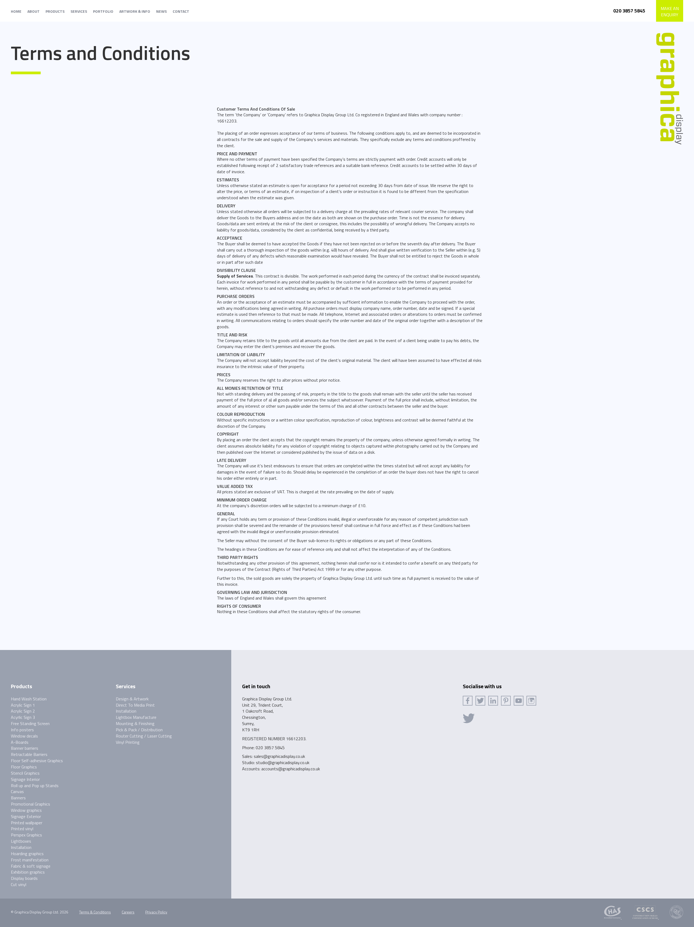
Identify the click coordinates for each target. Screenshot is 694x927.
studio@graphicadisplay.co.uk (282, 762)
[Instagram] (531, 701)
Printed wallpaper (26, 822)
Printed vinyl (22, 828)
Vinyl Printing (128, 742)
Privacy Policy (156, 912)
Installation (21, 847)
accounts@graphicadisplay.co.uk (290, 768)
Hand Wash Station (29, 699)
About (33, 11)
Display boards (24, 878)
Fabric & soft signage (30, 866)
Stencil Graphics (25, 773)
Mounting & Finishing (135, 723)
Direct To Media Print (135, 705)
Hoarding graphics (27, 853)
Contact (181, 11)
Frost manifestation (30, 860)
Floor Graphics (24, 767)
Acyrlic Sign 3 (23, 717)
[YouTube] (518, 701)
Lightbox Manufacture (136, 717)
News (161, 11)
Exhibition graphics (28, 872)
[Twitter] (480, 701)
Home (16, 11)
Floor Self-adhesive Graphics (37, 760)
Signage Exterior (26, 816)
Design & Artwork (132, 699)
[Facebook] (468, 701)
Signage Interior (25, 779)
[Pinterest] (506, 701)
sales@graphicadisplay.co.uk (279, 756)
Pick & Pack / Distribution (139, 729)
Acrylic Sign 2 (23, 711)
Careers (128, 912)
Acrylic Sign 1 (23, 705)
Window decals (24, 736)
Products (55, 11)
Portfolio (103, 11)
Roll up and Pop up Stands (35, 785)
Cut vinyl (18, 884)
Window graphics (26, 810)
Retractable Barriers (29, 754)
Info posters (22, 729)
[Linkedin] (493, 701)
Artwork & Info (134, 11)
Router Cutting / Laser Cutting (144, 736)
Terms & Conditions (95, 912)
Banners (18, 797)
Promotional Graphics (30, 804)
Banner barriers (24, 748)
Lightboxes (21, 841)
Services (78, 11)
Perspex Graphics (26, 835)
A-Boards (19, 742)
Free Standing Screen (30, 723)
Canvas (17, 791)
